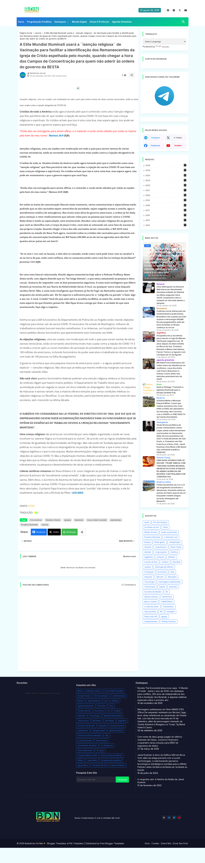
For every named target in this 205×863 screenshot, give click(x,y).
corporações (161, 552)
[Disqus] (78, 630)
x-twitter (178, 138)
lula (105, 701)
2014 (165, 225)
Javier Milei (92, 760)
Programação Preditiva (39, 21)
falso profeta (150, 611)
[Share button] (82, 532)
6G (161, 611)
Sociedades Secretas (87, 745)
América (174, 552)
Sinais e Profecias (99, 21)
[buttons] (168, 10)
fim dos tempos (160, 522)
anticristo (173, 587)
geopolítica (83, 765)
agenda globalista (86, 706)
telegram (155, 138)
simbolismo (83, 730)
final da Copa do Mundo (111, 755)
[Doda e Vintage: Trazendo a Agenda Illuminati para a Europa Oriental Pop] (149, 388)
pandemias (116, 520)
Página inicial (26, 33)
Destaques (60, 21)
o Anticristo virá (171, 537)
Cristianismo (168, 607)
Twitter (56, 532)
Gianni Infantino (118, 765)
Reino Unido (176, 547)
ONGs (80, 760)
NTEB (31, 506)
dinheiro (171, 557)
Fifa (106, 735)
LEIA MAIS (77, 492)
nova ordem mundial (96, 520)
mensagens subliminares (169, 582)
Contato (155, 843)
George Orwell (98, 730)
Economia (162, 572)
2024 (165, 175)
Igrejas (67, 520)
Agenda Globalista (122, 21)
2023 (165, 180)
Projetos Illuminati (29, 524)
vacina (38, 33)
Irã (109, 711)
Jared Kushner (94, 701)
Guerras (147, 547)
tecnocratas (101, 740)
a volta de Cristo (151, 607)
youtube (178, 145)
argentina (122, 721)
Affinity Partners (169, 621)
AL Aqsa (100, 750)
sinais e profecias (169, 532)
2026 (165, 165)
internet (147, 552)
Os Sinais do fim (151, 527)
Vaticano (160, 577)
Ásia (172, 572)
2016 (165, 215)
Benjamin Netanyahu (113, 716)
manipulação (174, 542)
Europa (147, 542)
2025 (165, 170)
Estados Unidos (53, 520)
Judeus (147, 567)
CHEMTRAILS (167, 602)
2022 (165, 185)
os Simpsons (107, 745)
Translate (165, 47)
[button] (183, 22)
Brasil (80, 691)
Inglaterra (148, 557)
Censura (160, 557)
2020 (165, 195)
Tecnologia (149, 582)
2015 (165, 220)
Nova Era (102, 706)
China (165, 527)
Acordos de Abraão (152, 592)
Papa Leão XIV (150, 616)
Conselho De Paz (99, 765)
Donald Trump (84, 696)
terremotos (167, 597)
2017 (165, 210)
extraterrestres (151, 621)
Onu (111, 706)
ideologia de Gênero (164, 567)
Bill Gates (97, 721)
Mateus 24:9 (56, 135)
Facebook (40, 532)
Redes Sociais (150, 532)
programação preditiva (111, 760)
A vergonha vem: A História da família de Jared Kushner (160, 781)
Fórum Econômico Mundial (89, 735)
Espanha (102, 725)
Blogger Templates (56, 843)
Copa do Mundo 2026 (87, 755)
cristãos (165, 562)
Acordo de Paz (150, 562)
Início (21, 21)
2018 (165, 205)
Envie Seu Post (180, 843)
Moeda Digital (79, 21)
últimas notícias (151, 597)
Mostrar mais (129, 556)
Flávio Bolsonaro (85, 750)
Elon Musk (109, 721)
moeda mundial (117, 725)
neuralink (171, 611)
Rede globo (160, 542)
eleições (148, 577)
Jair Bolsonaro (118, 696)
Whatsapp (71, 532)
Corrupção (149, 572)
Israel (146, 522)
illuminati (79, 520)
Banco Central (150, 602)
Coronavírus (36, 520)
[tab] (21, 22)
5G (167, 592)
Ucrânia (117, 711)
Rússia (81, 701)
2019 (165, 200)
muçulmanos (161, 547)
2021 (165, 190)
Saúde (162, 587)
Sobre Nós (166, 843)
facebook (155, 145)
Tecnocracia (149, 587)
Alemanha (172, 577)
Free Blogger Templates (112, 843)
